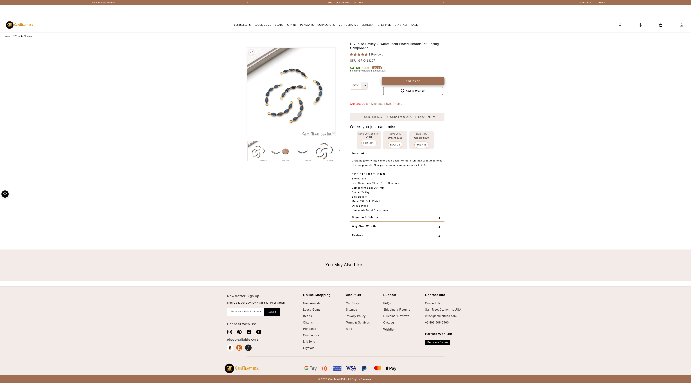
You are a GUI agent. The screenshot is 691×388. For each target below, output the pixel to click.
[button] (263, 25)
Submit (272, 312)
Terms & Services (358, 322)
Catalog (388, 322)
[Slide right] (339, 151)
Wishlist (386, 329)
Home (7, 36)
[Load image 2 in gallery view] (280, 151)
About (601, 2)
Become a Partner (437, 342)
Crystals (308, 348)
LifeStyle (309, 341)
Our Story (352, 303)
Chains (308, 322)
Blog (349, 328)
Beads (307, 316)
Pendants (309, 328)
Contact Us (357, 103)
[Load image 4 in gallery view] (324, 151)
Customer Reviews (396, 316)
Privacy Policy (355, 316)
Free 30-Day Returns (103, 2)
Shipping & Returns (396, 309)
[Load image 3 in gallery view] (302, 151)
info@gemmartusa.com (441, 316)
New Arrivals (311, 303)
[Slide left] (243, 151)
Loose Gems (311, 309)
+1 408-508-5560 (437, 322)
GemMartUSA (336, 379)
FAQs (387, 303)
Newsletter (585, 2)
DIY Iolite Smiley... (22, 36)
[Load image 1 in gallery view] (257, 151)
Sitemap (351, 309)
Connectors (311, 335)
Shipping (355, 71)
